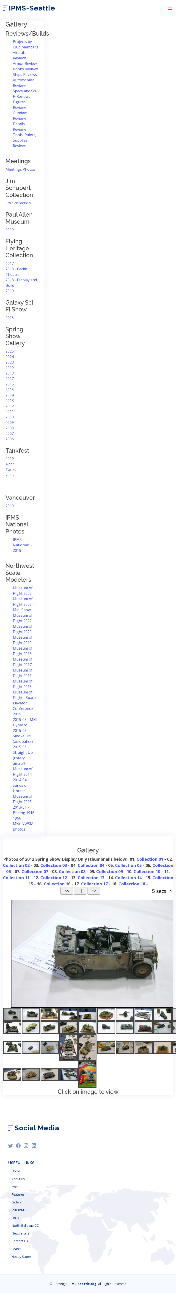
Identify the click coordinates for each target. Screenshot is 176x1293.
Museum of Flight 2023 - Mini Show (23, 604)
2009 (10, 422)
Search (16, 1249)
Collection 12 (53, 877)
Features (18, 1194)
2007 (10, 433)
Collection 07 (35, 871)
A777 (10, 464)
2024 (10, 356)
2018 (10, 373)
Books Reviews (25, 69)
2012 (10, 406)
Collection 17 (94, 884)
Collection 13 (91, 877)
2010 (10, 416)
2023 (10, 362)
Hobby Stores (21, 1256)
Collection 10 (147, 871)
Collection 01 (150, 859)
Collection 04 (91, 865)
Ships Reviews (25, 74)
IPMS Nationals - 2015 (22, 545)
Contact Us (19, 1241)
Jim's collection (18, 202)
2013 (10, 400)
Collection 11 (16, 877)
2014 (10, 395)
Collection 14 (128, 877)
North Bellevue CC (25, 1225)
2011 (10, 411)
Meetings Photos (20, 169)
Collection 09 (109, 871)
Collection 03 (53, 865)
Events (16, 1186)
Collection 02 (16, 865)
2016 (10, 384)
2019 (10, 229)
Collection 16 (57, 884)
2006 (10, 438)
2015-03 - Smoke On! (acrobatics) (23, 736)
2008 (10, 427)
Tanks (11, 469)
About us (18, 1179)
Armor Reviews (25, 63)
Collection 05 (128, 865)
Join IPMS (18, 1210)
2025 (10, 351)
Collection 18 (131, 884)
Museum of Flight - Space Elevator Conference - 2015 (24, 703)
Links (15, 1217)
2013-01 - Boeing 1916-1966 (24, 813)
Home (16, 1171)
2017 (10, 263)
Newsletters (20, 1233)
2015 (10, 317)
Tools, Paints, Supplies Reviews (24, 140)
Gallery (16, 1202)
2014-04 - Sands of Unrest (21, 785)
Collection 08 (72, 871)
